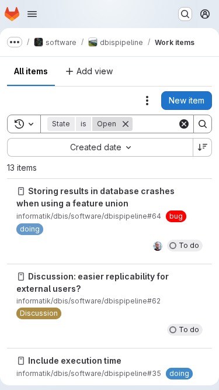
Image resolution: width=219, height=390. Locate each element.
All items (31, 71)
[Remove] (126, 124)
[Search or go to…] (185, 14)
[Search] (202, 124)
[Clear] (184, 124)
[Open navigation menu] (32, 14)
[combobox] (100, 147)
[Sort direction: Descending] (202, 147)
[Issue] (21, 191)
